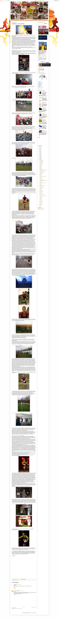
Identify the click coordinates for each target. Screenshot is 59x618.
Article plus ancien (34, 607)
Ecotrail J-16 (41, 198)
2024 (39, 146)
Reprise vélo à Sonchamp (42, 185)
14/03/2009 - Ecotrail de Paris (43, 176)
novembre (41, 161)
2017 (39, 153)
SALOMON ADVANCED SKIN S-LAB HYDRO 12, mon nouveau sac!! (44, 114)
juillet (40, 165)
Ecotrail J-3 (41, 177)
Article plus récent (14, 607)
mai (40, 167)
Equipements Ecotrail (42, 187)
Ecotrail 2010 (41, 173)
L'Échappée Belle (45, 58)
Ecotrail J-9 (41, 188)
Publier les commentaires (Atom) (18, 608)
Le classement (13, 555)
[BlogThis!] (22, 579)
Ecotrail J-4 (41, 178)
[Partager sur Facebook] (24, 579)
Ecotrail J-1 (41, 174)
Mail (41, 67)
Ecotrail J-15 (41, 197)
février (40, 203)
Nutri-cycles (39, 85)
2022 (39, 148)
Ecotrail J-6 (41, 183)
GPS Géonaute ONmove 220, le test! (44, 91)
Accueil (24, 607)
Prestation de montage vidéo (41, 72)
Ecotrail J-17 (41, 199)
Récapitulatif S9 (41, 191)
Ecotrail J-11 (41, 190)
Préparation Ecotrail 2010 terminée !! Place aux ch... (43, 180)
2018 (39, 152)
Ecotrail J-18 (41, 200)
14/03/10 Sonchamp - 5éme (43, 182)
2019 (39, 151)
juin (40, 166)
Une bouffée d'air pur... (42, 172)
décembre (41, 160)
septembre (41, 163)
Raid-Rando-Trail (40, 82)
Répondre (15, 588)
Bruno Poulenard (23, 4)
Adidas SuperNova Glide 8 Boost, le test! (44, 125)
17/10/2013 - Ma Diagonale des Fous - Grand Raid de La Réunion (44, 120)
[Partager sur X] (23, 579)
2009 (39, 205)
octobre (40, 162)
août (40, 164)
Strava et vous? (39, 88)
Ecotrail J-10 (41, 189)
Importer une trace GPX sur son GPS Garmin (44, 103)
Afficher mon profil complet (41, 209)
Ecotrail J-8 (41, 186)
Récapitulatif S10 (41, 179)
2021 (39, 149)
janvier (40, 204)
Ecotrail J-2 (41, 175)
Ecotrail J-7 (41, 184)
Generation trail (40, 81)
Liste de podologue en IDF (40, 87)
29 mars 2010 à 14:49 (18, 584)
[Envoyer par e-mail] (21, 579)
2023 (39, 147)
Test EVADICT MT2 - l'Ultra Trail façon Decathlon (44, 108)
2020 (39, 150)
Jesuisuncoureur (40, 84)
